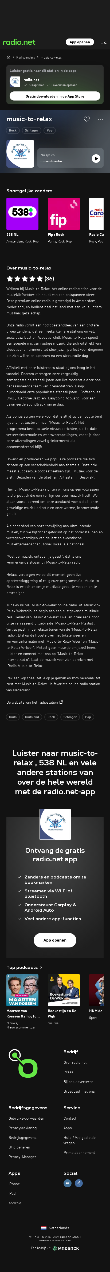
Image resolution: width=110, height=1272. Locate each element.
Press (68, 1072)
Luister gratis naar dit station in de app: (43, 71)
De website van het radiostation (32, 702)
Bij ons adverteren (78, 1082)
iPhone (14, 1184)
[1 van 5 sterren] (10, 279)
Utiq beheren (19, 1147)
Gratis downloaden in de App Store (55, 96)
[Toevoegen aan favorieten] (86, 119)
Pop (50, 130)
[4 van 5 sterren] (32, 279)
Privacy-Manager (22, 1157)
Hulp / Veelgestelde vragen (80, 1140)
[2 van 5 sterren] (17, 279)
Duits (13, 717)
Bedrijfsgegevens (23, 1138)
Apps (68, 1128)
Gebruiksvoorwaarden (26, 1118)
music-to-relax (51, 161)
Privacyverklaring (23, 1128)
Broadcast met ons (79, 1091)
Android (15, 1203)
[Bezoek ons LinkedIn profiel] (67, 1183)
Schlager (31, 130)
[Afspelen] (96, 158)
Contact (70, 1118)
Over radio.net (75, 1063)
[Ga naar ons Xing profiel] (79, 1183)
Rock (13, 130)
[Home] (8, 57)
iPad (12, 1194)
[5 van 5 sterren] (40, 279)
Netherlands (58, 1228)
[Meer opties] (100, 119)
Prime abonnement (79, 1153)
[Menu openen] (103, 42)
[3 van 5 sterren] (25, 279)
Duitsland (32, 717)
